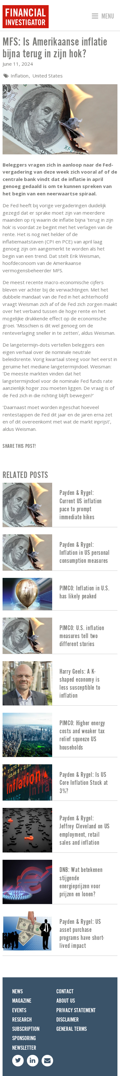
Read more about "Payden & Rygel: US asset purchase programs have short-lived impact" (60, 933)
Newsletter (24, 1048)
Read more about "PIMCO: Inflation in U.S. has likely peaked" (60, 594)
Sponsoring (24, 1038)
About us (65, 1001)
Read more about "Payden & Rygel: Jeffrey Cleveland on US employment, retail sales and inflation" (60, 830)
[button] (101, 17)
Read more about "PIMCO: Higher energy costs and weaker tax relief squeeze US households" (60, 735)
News (17, 992)
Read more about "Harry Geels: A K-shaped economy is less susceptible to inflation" (60, 683)
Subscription (25, 1029)
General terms (71, 1029)
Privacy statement (76, 1010)
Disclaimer (67, 1020)
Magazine (21, 1001)
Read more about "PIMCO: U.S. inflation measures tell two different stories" (60, 636)
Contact (65, 992)
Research (22, 1020)
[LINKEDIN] (32, 1060)
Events (19, 1010)
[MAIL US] (47, 1060)
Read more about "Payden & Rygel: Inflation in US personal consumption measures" (60, 552)
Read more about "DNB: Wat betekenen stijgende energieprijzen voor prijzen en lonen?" (60, 882)
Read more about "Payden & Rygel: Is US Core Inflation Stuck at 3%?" (60, 782)
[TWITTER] (18, 1060)
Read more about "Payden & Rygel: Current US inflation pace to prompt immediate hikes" (60, 505)
